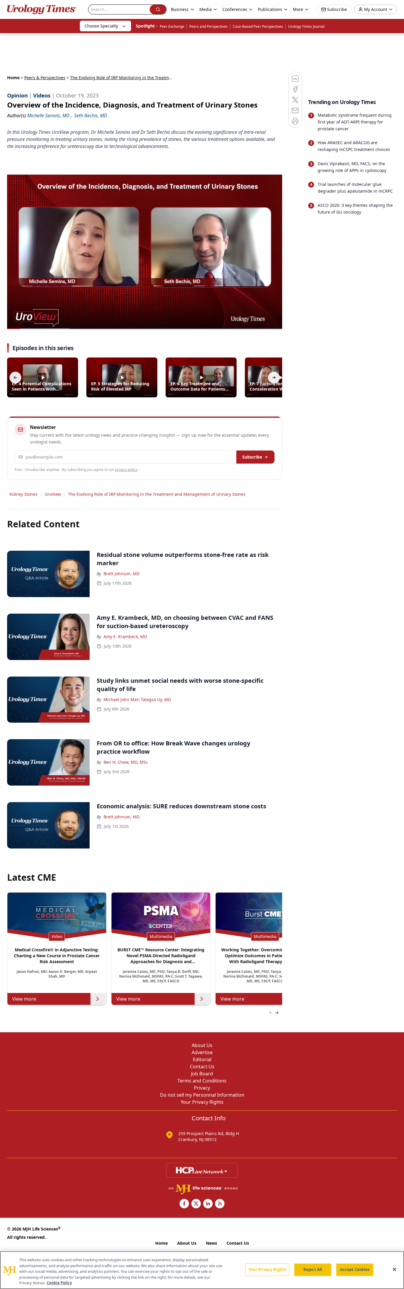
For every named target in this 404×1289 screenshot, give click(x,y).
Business (180, 9)
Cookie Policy (59, 1282)
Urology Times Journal (306, 26)
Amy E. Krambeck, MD (125, 636)
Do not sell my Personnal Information (202, 1095)
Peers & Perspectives (44, 77)
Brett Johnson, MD (122, 573)
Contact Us (202, 1066)
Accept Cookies (355, 1269)
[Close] (394, 1269)
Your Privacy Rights (202, 1102)
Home (13, 77)
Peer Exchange (172, 26)
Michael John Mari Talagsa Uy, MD (137, 699)
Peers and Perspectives (208, 26)
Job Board (202, 1073)
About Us (202, 1045)
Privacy (202, 1088)
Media (205, 9)
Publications (270, 9)
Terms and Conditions (202, 1080)
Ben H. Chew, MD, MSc (126, 762)
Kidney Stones (23, 494)
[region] (202, 1270)
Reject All (312, 1269)
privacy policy (126, 469)
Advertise (202, 1052)
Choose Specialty (101, 26)
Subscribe (252, 457)
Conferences (234, 9)
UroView (53, 494)
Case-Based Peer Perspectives (258, 26)
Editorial (202, 1059)
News (211, 1243)
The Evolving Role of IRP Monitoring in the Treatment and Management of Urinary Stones (156, 494)
